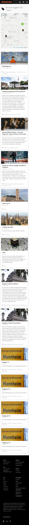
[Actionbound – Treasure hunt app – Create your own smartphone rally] (6, 2)
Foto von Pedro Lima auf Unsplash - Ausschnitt (16, 129)
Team (17, 484)
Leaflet (14, 47)
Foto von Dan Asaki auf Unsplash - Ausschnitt (17, 163)
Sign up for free (6, 462)
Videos (4, 483)
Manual (5, 481)
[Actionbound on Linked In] (7, 521)
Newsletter (5, 489)
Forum (4, 484)
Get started (5, 463)
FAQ (4, 479)
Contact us (5, 488)
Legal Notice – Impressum (19, 493)
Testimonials (18, 483)
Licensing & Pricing (20, 462)
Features (18, 479)
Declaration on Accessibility (19, 495)
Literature (5, 486)
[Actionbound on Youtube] (3, 521)
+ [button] (3, 15)
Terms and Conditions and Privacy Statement (21, 489)
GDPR (17, 486)
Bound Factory (19, 463)
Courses (17, 470)
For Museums (19, 465)
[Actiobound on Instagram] (10, 521)
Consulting (18, 472)
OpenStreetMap (20, 47)
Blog (17, 481)
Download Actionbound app (7, 471)
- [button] (3, 18)
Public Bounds (6, 468)
